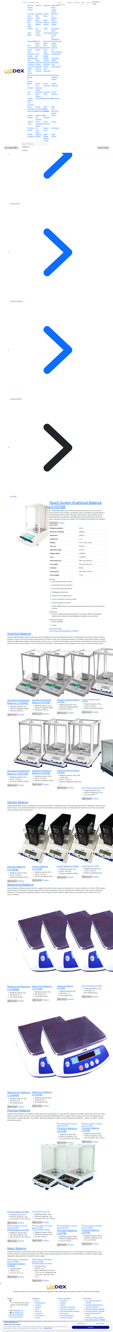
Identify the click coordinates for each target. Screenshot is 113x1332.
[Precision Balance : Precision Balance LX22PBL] (94, 1227)
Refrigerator (55, 98)
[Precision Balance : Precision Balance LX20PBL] (44, 1227)
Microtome (47, 75)
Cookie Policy (48, 1328)
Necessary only (81, 1323)
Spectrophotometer (42, 111)
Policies (37, 1318)
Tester (53, 115)
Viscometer (55, 128)
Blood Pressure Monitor (46, 22)
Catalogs (77, 2)
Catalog (61, 523)
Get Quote (53, 523)
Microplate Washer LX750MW (95, 1320)
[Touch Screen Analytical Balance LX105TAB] (33, 527)
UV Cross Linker (37, 130)
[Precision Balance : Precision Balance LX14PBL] (19, 1227)
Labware (69, 2)
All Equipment (33, 2)
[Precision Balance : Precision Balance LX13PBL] (94, 1125)
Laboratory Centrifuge (67, 1307)
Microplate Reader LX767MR (95, 1311)
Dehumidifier (31, 41)
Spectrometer (32, 111)
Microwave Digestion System (55, 77)
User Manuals (39, 1315)
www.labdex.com (17, 1313)
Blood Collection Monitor (38, 22)
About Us (83, 3)
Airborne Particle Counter (30, 7)
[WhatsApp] (0, 1284)
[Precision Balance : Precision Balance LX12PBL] (69, 1125)
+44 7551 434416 (17, 1317)
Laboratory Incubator (67, 1309)
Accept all (90, 1327)
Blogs (37, 1309)
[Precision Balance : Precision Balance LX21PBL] (69, 1227)
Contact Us (89, 3)
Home (25, 2)
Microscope (39, 75)
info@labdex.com (17, 1310)
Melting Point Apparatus (46, 69)
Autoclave (46, 5)
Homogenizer (56, 54)
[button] (96, 3)
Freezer (38, 50)
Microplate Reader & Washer (70, 1311)
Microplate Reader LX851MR (95, 1309)
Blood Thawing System (54, 22)
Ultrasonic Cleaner (66, 1318)
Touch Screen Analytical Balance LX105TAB (63, 631)
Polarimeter (39, 98)
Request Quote (103, 148)
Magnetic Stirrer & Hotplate (38, 69)
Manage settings (100, 1323)
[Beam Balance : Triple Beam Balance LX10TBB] (44, 1260)
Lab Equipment (61, 3)
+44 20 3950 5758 (17, 1315)
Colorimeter (47, 33)
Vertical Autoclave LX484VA (94, 1318)
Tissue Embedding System (39, 124)
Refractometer (48, 98)
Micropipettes (56, 67)
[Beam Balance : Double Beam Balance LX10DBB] (19, 1260)
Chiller (45, 29)
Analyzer (38, 5)
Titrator (53, 122)
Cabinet (30, 29)
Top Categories (10, 148)
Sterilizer (46, 111)
